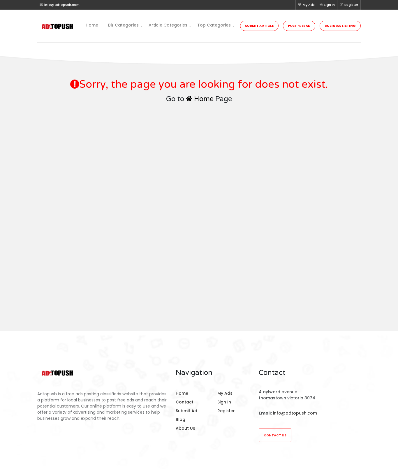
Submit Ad (186, 411)
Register (351, 4)
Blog (180, 419)
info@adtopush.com (295, 413)
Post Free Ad (299, 25)
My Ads (309, 4)
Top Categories (214, 25)
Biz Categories (123, 25)
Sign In (329, 4)
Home (92, 25)
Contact (184, 402)
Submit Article (259, 25)
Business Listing (340, 25)
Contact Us (275, 435)
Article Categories (168, 25)
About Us (185, 428)
